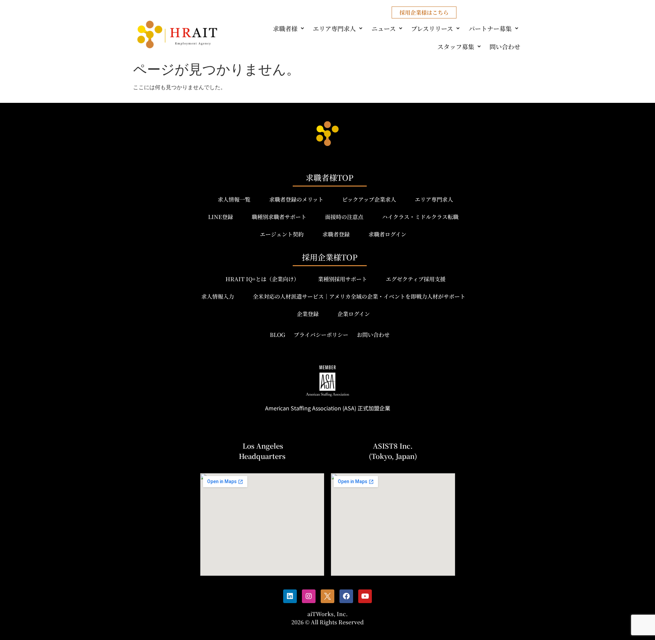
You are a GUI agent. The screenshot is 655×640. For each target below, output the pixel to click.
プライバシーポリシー (321, 335)
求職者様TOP (329, 177)
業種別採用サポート (342, 279)
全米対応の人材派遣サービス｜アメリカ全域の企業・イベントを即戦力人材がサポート (359, 296)
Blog (277, 335)
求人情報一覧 (234, 199)
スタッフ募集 (455, 46)
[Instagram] (309, 596)
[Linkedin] (290, 596)
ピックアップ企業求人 (369, 199)
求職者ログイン (387, 234)
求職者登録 (336, 234)
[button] (290, 28)
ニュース (384, 28)
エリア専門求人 (334, 28)
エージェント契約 (282, 234)
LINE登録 (220, 217)
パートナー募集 (490, 28)
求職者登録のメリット (296, 199)
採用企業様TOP (330, 257)
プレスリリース (432, 28)
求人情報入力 (217, 296)
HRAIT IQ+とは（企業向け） (262, 279)
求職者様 (285, 28)
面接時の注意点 (344, 217)
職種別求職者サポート (279, 217)
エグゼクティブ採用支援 (416, 279)
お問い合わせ (373, 335)
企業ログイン (353, 314)
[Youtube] (365, 596)
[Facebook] (346, 596)
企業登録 (308, 314)
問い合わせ (505, 46)
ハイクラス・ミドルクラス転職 (420, 217)
